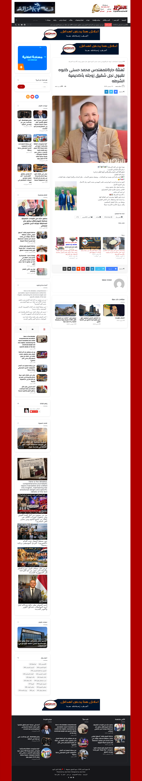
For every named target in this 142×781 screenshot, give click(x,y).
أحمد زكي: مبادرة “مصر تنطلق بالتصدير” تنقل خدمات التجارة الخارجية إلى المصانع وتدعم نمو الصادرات (40, 124)
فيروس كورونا (41, 684)
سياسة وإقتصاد (96, 20)
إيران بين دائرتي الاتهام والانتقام (28, 270)
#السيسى (42, 664)
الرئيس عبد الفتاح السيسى (38, 670)
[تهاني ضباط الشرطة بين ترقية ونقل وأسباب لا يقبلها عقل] (90, 243)
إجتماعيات (114, 61)
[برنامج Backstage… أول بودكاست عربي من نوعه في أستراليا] (24, 114)
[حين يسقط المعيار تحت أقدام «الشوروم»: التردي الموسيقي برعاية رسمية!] (24, 138)
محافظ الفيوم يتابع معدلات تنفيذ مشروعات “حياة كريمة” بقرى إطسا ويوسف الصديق (26, 248)
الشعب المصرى (41, 674)
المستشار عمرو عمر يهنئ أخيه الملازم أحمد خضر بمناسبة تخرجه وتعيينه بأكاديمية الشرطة (114, 252)
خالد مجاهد (28, 680)
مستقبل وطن (41, 690)
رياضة (54, 20)
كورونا (31, 684)
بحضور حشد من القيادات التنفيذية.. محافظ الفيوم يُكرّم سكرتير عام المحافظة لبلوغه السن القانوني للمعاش (34, 222)
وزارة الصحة (23, 690)
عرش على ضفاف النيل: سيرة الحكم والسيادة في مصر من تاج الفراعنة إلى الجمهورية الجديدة (40, 177)
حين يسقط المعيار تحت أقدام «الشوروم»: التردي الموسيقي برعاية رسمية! (24, 147)
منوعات (48, 20)
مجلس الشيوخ (41, 687)
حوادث (88, 20)
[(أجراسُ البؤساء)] (114, 310)
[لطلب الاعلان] (71, 704)
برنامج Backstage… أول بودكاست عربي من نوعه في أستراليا (25, 122)
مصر (32, 690)
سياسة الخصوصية (77, 774)
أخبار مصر (116, 20)
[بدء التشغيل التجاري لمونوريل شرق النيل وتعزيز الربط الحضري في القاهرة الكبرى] (89, 310)
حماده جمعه (118, 86)
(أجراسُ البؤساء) (120, 318)
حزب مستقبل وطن (40, 680)
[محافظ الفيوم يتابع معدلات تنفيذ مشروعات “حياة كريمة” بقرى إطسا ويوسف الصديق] (42, 248)
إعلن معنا (57, 774)
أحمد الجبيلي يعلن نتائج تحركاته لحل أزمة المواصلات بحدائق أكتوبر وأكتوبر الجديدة (26, 388)
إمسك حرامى (62, 20)
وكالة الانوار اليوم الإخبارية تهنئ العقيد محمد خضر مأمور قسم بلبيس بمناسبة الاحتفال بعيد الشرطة (66, 252)
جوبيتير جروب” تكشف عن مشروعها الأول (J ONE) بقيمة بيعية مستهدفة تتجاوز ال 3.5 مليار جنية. (65, 320)
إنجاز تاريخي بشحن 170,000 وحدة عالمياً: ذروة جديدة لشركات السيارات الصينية (32, 643)
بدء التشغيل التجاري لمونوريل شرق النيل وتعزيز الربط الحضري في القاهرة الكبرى (90, 320)
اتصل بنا (63, 774)
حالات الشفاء (41, 677)
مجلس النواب (29, 687)
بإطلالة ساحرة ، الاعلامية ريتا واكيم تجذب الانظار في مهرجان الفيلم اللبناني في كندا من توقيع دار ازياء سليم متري (27, 259)
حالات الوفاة (30, 677)
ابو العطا (33, 664)
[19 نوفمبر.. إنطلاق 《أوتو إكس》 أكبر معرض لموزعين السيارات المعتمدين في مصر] (24, 168)
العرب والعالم (106, 20)
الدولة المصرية (41, 667)
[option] (32, 438)
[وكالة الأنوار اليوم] (110, 8)
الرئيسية (124, 20)
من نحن (69, 774)
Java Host (67, 772)
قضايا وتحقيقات (79, 20)
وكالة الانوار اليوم (56, 769)
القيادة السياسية (28, 674)
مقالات (71, 20)
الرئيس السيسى (29, 667)
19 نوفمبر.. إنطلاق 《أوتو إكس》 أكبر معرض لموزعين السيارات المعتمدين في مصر (24, 178)
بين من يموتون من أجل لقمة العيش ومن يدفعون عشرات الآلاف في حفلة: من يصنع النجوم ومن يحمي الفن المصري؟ (32, 302)
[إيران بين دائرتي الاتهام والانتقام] (42, 271)
